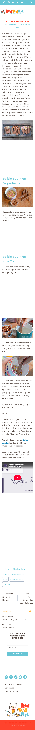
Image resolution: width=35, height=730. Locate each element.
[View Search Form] (31, 2)
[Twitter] (18, 2)
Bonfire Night (19, 569)
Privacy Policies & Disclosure (13, 686)
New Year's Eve (25, 24)
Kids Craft (14, 24)
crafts (6, 574)
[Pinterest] (13, 2)
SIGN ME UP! (17, 654)
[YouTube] (22, 2)
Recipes (17, 27)
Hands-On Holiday (7, 596)
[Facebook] (4, 2)
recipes (6, 584)
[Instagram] (9, 2)
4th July (6, 569)
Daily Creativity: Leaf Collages (26, 598)
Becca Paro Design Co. (17, 726)
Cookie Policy (11, 692)
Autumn (6, 24)
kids (5, 579)
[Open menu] (33, 11)
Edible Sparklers (18, 574)
